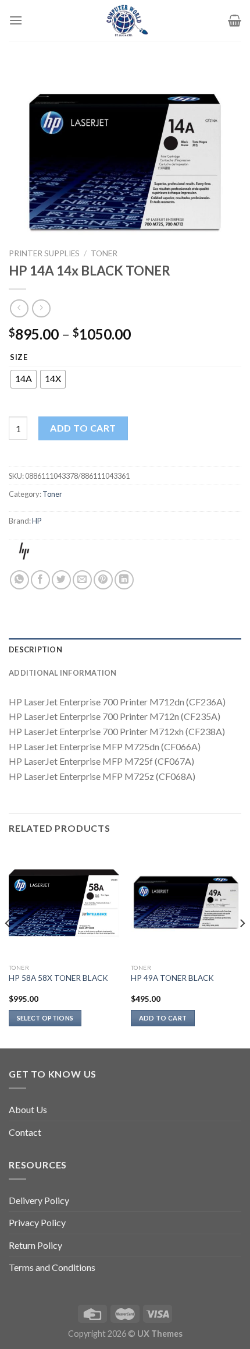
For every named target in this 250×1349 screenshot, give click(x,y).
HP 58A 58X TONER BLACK (58, 978)
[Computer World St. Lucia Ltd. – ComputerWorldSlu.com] (125, 20)
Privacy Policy (37, 1222)
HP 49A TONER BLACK (172, 978)
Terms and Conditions (52, 1267)
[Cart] (234, 20)
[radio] (23, 379)
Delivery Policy (39, 1200)
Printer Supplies (44, 253)
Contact (25, 1132)
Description (35, 649)
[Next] (242, 946)
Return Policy (35, 1245)
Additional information (63, 672)
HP (36, 520)
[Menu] (16, 20)
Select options (45, 1018)
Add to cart (83, 427)
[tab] (125, 649)
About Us (28, 1109)
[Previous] (8, 946)
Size (19, 358)
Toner (104, 253)
